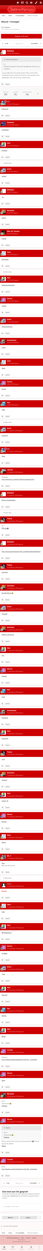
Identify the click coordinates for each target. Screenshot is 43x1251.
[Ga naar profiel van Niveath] (4, 1095)
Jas (3, 197)
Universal (5, 435)
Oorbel (4, 306)
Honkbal (4, 150)
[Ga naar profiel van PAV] (4, 144)
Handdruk (5, 718)
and (3, 1080)
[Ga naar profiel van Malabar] (4, 52)
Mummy (4, 821)
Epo (3, 655)
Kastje (4, 218)
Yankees (4, 1106)
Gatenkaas (5, 130)
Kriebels (4, 780)
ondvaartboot (7, 932)
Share (11, 1217)
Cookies (34, 1238)
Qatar (4, 347)
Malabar (7, 27)
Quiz (3, 912)
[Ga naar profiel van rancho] (4, 471)
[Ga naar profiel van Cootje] (4, 1051)
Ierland (4, 176)
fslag (4, 1146)
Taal (22, 1238)
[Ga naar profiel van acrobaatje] (4, 341)
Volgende (34, 43)
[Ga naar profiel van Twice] (4, 520)
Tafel (3, 410)
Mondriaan (5, 259)
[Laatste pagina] (40, 43)
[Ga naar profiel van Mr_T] (4, 857)
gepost (13, 53)
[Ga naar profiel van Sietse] (4, 300)
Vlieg (3, 456)
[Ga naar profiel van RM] (4, 103)
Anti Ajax (5, 572)
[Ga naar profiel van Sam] (4, 253)
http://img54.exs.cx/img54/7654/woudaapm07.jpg (18, 479)
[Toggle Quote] (5, 59)
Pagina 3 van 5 (20, 43)
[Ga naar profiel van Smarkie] (4, 124)
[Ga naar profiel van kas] (4, 404)
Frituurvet (5, 109)
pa (3, 863)
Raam (3, 368)
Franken (4, 676)
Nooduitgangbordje (8, 285)
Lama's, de (5, 801)
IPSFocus (17, 1238)
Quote (7, 84)
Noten (4, 842)
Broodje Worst (6, 593)
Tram (3, 974)
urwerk (4, 995)
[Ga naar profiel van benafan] (4, 212)
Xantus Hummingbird (8, 500)
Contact (28, 1238)
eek (4, 1036)
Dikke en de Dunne (8, 634)
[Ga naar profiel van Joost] (4, 170)
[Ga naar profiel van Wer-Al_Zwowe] (4, 232)
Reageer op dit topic (21, 36)
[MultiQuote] (2, 84)
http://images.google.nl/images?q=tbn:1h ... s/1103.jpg (19, 1059)
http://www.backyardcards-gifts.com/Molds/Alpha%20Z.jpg (21, 551)
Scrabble (4, 953)
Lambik (4, 238)
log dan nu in (14, 1196)
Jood (3, 759)
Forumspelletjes (15, 29)
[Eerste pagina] (2, 43)
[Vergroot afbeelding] (4, 528)
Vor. (6, 43)
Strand (4, 389)
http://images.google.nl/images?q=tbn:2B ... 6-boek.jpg (19, 1169)
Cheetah (4, 614)
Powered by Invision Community (22, 1241)
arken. (4, 1016)
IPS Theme (10, 1238)
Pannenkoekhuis (7, 326)
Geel (3, 697)
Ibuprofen (5, 738)
